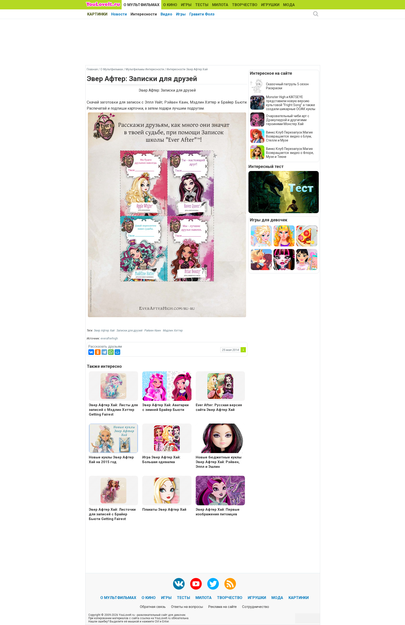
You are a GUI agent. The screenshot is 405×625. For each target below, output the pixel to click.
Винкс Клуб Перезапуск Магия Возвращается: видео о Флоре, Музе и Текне (290, 153)
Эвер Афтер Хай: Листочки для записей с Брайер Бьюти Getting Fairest (112, 514)
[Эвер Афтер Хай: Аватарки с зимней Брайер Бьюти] (166, 386)
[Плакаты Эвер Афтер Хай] (166, 490)
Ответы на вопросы (187, 607)
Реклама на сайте (222, 607)
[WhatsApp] (111, 352)
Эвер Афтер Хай (104, 330)
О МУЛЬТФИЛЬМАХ (141, 5)
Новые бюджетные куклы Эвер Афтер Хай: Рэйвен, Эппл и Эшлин (218, 462)
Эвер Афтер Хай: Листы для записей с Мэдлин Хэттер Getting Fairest (113, 410)
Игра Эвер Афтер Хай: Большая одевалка (161, 459)
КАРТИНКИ (97, 14)
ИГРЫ (186, 5)
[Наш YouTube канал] (196, 584)
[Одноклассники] (98, 352)
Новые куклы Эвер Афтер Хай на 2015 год (111, 459)
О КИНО (170, 5)
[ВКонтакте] (91, 352)
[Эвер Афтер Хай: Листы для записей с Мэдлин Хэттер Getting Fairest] (113, 385)
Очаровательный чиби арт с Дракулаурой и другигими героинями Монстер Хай (287, 120)
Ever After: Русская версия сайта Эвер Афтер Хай (219, 407)
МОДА (289, 5)
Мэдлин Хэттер (173, 330)
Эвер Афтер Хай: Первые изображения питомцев (218, 511)
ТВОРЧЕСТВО (244, 5)
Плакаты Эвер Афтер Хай (164, 509)
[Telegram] (104, 352)
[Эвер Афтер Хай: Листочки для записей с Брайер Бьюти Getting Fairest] (113, 490)
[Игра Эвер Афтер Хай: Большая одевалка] (166, 438)
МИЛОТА (220, 5)
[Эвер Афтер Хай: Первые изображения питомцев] (220, 491)
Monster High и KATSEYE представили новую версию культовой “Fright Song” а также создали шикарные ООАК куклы (290, 103)
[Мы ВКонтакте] (179, 584)
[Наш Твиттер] (213, 584)
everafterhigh (109, 338)
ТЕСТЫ (201, 5)
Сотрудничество (255, 607)
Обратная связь (153, 607)
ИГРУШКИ (270, 5)
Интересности (144, 14)
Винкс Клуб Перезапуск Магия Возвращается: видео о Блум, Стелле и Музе (289, 136)
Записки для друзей (129, 330)
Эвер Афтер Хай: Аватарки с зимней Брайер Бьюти (165, 407)
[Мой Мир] (117, 352)
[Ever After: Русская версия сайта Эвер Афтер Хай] (220, 385)
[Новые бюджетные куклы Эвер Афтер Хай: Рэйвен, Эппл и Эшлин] (220, 439)
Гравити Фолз (201, 14)
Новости (119, 14)
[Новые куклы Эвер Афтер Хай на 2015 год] (113, 439)
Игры (181, 14)
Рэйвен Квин (152, 330)
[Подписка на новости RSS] (230, 584)
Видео (166, 14)
